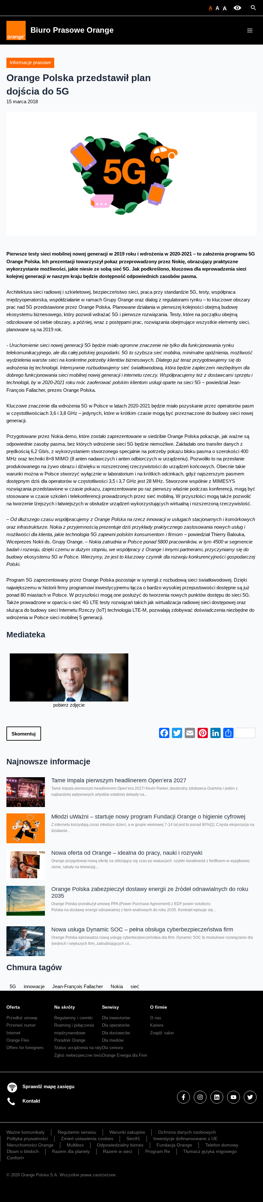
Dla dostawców (116, 1032)
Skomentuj (24, 733)
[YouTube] (233, 1097)
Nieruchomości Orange (30, 1144)
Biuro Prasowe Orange (72, 30)
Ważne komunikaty (25, 1132)
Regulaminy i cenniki (73, 1017)
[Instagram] (200, 1097)
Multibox (75, 1144)
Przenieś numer (21, 1025)
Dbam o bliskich (23, 1151)
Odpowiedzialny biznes (120, 1144)
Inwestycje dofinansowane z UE (185, 1138)
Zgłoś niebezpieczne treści (79, 1055)
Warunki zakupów (127, 1132)
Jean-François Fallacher (77, 986)
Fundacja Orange (174, 1144)
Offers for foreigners (25, 1047)
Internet (13, 1032)
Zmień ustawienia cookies (87, 1138)
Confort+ (15, 1157)
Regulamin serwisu (77, 1132)
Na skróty (64, 1007)
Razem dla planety (71, 1151)
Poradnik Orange (69, 1040)
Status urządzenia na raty (78, 1047)
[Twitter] (250, 1097)
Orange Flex (17, 1040)
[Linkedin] (216, 1097)
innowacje (34, 986)
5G (13, 986)
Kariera (156, 1025)
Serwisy (110, 1007)
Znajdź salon (162, 1032)
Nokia (117, 986)
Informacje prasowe (30, 62)
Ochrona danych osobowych (187, 1132)
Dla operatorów (116, 1025)
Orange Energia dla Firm (124, 1055)
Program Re (157, 1151)
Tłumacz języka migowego (210, 1151)
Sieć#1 (133, 1138)
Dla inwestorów (116, 1017)
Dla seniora (112, 1047)
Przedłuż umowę (21, 1017)
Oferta (13, 1007)
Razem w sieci (117, 1151)
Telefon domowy (221, 1144)
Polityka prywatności (27, 1138)
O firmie (158, 1007)
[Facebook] (183, 1097)
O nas (155, 1017)
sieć (135, 986)
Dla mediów (112, 1040)
